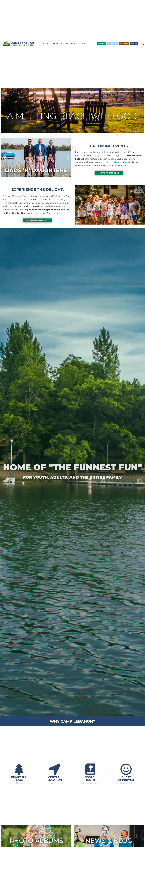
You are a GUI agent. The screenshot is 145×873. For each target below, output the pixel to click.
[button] (142, 44)
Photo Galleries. (122, 162)
